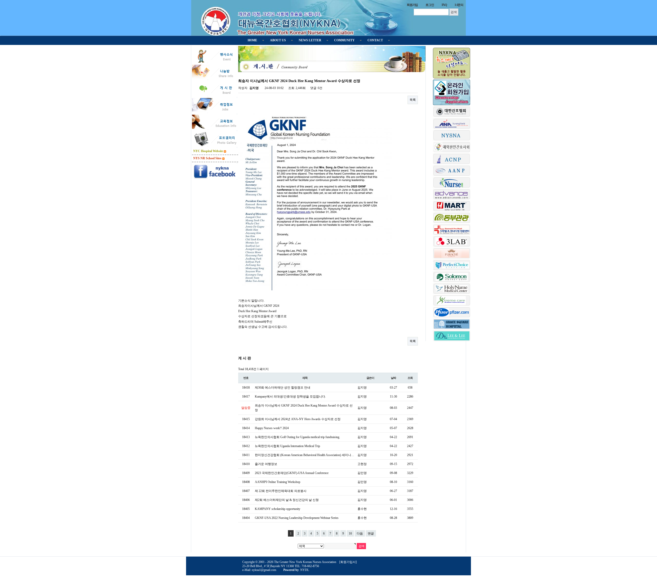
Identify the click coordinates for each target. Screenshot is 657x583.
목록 (413, 100)
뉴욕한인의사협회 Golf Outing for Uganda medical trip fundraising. (297, 437)
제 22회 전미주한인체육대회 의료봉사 (280, 491)
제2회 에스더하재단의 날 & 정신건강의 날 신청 (287, 500)
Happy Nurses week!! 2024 (272, 428)
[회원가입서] (348, 562)
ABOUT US (278, 40)
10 (350, 533)
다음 (360, 533)
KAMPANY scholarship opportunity (277, 509)
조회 (410, 377)
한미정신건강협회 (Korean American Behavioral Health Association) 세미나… (304, 455)
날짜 (393, 377)
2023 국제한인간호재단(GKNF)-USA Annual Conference (291, 473)
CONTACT (375, 40)
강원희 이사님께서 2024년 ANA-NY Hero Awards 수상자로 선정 (298, 419)
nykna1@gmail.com (264, 570)
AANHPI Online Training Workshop (277, 482)
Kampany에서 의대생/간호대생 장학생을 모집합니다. (290, 396)
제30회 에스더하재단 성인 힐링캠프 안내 (282, 387)
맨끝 (371, 533)
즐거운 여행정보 (266, 464)
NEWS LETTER (310, 40)
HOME (252, 40)
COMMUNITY (344, 40)
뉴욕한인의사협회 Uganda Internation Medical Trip (287, 446)
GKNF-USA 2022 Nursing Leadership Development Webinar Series (297, 518)
